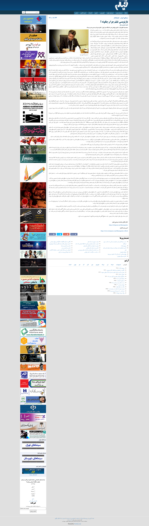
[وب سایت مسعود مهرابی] (33, 172)
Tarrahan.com (77, 524)
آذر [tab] (83, 265)
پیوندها (86, 518)
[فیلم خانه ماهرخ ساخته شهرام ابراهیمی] (33, 131)
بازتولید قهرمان (123, 252)
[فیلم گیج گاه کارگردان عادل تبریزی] (33, 141)
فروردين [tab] (125, 265)
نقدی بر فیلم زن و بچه (66, 246)
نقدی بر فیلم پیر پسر (66, 248)
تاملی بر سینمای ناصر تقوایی (92, 248)
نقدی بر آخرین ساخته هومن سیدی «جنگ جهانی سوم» (113, 272)
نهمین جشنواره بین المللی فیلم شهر (91, 246)
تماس (76, 13)
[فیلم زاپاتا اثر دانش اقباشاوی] (33, 195)
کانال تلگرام (57, 518)
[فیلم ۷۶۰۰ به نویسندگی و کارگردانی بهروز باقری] (33, 95)
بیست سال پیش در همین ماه (118, 283)
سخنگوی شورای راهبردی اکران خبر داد (116, 276)
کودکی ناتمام (122, 274)
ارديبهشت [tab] (118, 265)
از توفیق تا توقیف (121, 281)
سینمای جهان (110, 13)
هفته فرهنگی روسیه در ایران (65, 252)
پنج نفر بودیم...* (121, 285)
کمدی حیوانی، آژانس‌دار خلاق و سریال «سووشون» (60, 244)
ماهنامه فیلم (70, 520)
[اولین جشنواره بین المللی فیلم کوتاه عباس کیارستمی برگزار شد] (33, 112)
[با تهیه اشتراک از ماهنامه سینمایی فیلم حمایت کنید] (33, 37)
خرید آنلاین (83, 13)
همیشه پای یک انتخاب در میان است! (117, 289)
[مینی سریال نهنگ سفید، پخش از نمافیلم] (33, 73)
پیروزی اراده (123, 246)
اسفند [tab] (70, 265)
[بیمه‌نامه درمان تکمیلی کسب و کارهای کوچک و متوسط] (33, 20)
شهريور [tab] (97, 265)
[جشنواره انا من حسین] (33, 280)
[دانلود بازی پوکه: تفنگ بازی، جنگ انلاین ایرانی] (33, 64)
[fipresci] (33, 158)
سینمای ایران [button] (119, 13)
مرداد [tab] (103, 265)
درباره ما (68, 518)
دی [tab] (79, 265)
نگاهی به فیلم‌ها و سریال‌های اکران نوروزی (116, 270)
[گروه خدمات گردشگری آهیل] (33, 236)
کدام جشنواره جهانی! (121, 256)
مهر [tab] (92, 265)
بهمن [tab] (75, 265)
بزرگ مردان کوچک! (120, 293)
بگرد (23, 12)
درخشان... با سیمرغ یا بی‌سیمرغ (118, 291)
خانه (126, 13)
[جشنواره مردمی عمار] (33, 245)
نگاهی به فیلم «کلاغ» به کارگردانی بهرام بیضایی (60, 242)
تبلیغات (77, 518)
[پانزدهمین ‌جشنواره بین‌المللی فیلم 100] (33, 29)
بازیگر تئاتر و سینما (120, 278)
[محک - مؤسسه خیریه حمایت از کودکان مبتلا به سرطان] (33, 46)
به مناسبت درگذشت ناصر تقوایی (91, 252)
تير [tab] (107, 265)
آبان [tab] (88, 265)
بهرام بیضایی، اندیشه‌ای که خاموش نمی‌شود (117, 254)
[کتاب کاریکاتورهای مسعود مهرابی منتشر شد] (33, 84)
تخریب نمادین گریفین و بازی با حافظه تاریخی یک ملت (87, 244)
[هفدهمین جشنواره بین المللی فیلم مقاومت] (33, 228)
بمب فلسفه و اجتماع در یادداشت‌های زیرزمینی (88, 250)
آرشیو (96, 13)
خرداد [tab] (112, 265)
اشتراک (90, 13)
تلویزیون (102, 13)
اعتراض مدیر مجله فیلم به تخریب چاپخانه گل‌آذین (60, 250)
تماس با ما (63, 518)
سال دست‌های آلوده (120, 287)
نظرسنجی (73, 518)
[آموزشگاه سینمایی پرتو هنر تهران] (33, 216)
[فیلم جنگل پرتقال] (33, 149)
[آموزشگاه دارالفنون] (33, 288)
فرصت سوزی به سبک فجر (93, 242)
